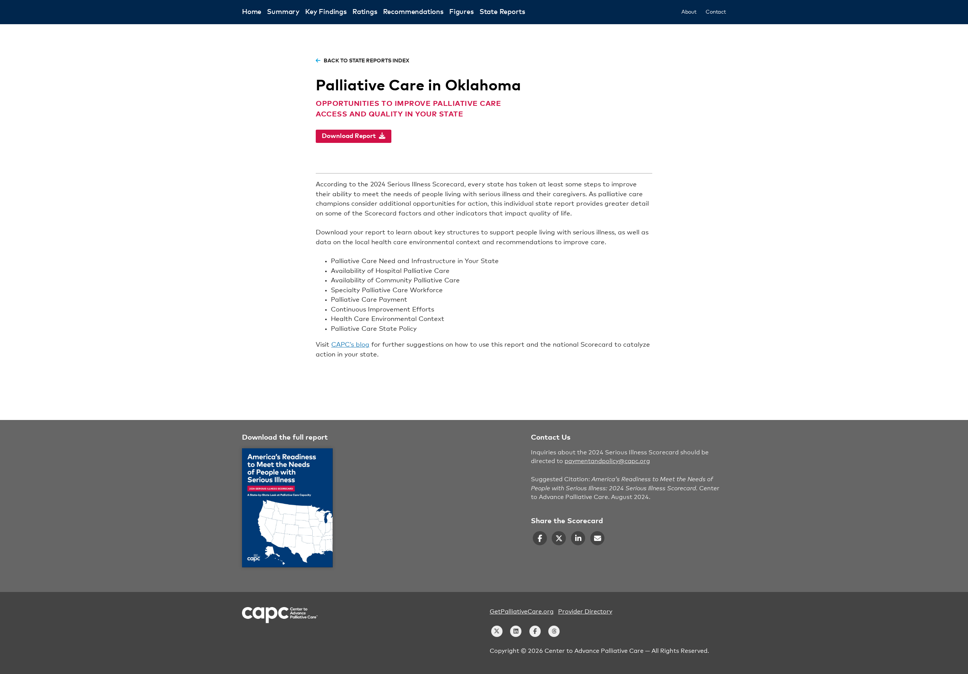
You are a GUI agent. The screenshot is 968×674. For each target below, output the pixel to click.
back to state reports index (366, 61)
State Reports (502, 12)
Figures (461, 12)
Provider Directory (585, 612)
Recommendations (413, 12)
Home (251, 12)
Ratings (364, 12)
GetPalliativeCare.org (522, 612)
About (689, 12)
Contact (716, 12)
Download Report (350, 136)
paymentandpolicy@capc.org (607, 461)
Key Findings (326, 12)
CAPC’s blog (350, 345)
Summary (283, 12)
